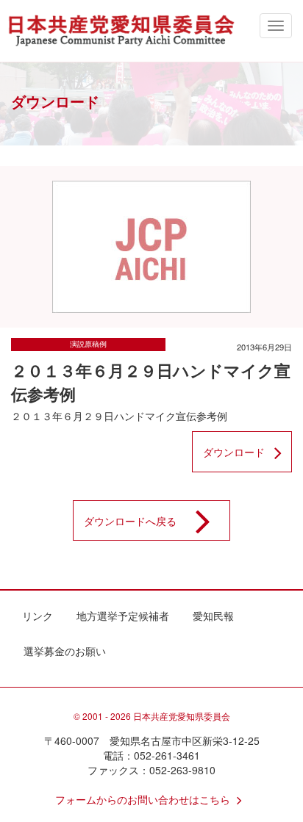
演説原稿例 (88, 344)
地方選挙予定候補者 (122, 615)
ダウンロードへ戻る (130, 520)
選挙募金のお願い (65, 650)
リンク (37, 615)
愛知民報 (213, 615)
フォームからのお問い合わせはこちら (142, 799)
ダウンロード (234, 451)
